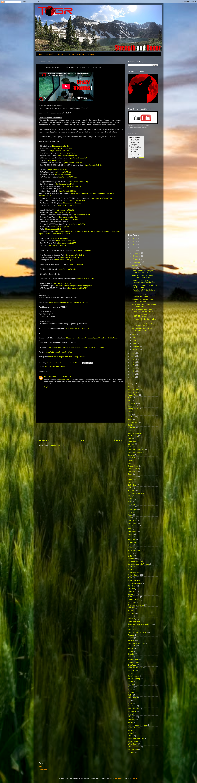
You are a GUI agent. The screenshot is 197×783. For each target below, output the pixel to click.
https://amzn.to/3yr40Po (67, 269)
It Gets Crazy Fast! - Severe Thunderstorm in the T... (142, 329)
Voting (130, 733)
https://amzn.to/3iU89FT (67, 243)
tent (129, 700)
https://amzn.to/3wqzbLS (66, 205)
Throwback (132, 711)
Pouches (131, 613)
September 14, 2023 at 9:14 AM (60, 376)
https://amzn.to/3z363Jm (65, 241)
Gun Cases (132, 520)
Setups (130, 648)
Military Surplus (133, 575)
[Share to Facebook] (89, 363)
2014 (133, 374)
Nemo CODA (135, 142)
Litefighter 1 (134, 145)
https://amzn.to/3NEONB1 (67, 155)
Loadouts (131, 558)
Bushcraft (131, 428)
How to (130, 537)
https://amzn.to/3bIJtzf (82, 215)
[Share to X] (87, 363)
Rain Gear (132, 629)
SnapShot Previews (135, 668)
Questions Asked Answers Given (139, 624)
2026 (133, 238)
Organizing (132, 594)
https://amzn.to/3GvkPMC (76, 200)
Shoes (130, 651)
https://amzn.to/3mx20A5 (64, 184)
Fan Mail (131, 490)
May (134, 337)
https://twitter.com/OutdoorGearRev (59, 352)
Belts (130, 411)
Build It (130, 425)
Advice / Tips (132, 387)
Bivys (130, 414)
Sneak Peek (132, 670)
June (134, 334)
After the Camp (133, 389)
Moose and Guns (134, 580)
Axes (130, 400)
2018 (133, 362)
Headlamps (132, 531)
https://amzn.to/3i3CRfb (67, 191)
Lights (130, 556)
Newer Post (44, 440)
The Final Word (133, 709)
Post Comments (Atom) (57, 445)
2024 (133, 244)
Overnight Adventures (57, 366)
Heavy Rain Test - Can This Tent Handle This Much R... (144, 296)
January (135, 349)
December (136, 253)
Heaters (131, 534)
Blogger (134, 778)
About (71, 54)
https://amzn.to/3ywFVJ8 (72, 186)
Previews (131, 619)
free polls (141, 157)
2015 (133, 371)
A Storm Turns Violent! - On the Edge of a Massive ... (143, 300)
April (134, 340)
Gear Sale (80, 54)
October (135, 259)
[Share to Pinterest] (91, 363)
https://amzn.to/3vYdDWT (85, 279)
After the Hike (133, 392)
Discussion (132, 477)
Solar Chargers (133, 676)
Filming (130, 499)
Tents (130, 703)
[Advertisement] (80, 431)
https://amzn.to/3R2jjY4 (69, 219)
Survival (131, 687)
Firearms (131, 504)
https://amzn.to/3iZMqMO (72, 163)
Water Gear (132, 744)
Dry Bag (131, 479)
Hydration (131, 539)
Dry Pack (131, 482)
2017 (133, 365)
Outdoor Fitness (134, 597)
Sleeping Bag (133, 659)
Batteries (131, 406)
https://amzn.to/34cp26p (79, 182)
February (136, 346)
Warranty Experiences (136, 738)
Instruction (132, 542)
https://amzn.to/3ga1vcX (57, 245)
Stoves (130, 681)
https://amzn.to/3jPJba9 (62, 172)
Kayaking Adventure (135, 550)
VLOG (130, 730)
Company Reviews (135, 452)
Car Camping (133, 436)
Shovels (131, 657)
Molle (130, 578)
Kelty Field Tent (136, 147)
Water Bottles (133, 741)
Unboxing (131, 719)
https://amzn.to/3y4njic (75, 264)
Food (130, 515)
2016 (133, 368)
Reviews (131, 640)
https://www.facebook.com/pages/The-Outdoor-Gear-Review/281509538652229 (77, 347)
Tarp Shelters (133, 698)
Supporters (91, 54)
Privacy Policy (44, 769)
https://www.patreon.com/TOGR (78, 328)
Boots (130, 419)
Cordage (131, 460)
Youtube (131, 752)
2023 (133, 247)
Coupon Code (133, 466)
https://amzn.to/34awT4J (77, 288)
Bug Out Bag (132, 422)
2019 (133, 359)
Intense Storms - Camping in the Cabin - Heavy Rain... (143, 271)
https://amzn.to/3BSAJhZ (57, 170)
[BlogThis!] (85, 363)
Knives (130, 553)
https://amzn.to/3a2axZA (68, 217)
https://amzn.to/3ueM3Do (69, 257)
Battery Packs (133, 409)
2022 (133, 250)
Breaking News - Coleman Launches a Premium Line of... (145, 325)
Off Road (131, 589)
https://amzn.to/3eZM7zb (59, 151)
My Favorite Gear (134, 583)
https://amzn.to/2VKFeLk (67, 177)
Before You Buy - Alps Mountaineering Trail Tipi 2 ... (143, 281)
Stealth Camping (134, 679)
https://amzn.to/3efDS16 (93, 165)
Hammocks (132, 523)
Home (41, 54)
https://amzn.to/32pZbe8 (54, 229)
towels (130, 714)
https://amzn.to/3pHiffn (60, 146)
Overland (131, 602)
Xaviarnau (118, 778)
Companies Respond (135, 449)
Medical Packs (133, 572)
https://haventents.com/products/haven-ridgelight (74, 286)
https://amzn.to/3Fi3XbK (66, 153)
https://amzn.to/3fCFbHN (62, 283)
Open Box (131, 591)
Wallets (130, 736)
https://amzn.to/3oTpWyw (59, 227)
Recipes (131, 635)
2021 (133, 353)
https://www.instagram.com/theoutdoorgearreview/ (66, 357)
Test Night (131, 706)
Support (131, 684)
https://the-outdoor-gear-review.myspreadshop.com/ (68, 302)
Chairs (130, 439)
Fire (129, 501)
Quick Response (134, 627)
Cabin (130, 430)
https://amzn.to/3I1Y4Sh (63, 212)
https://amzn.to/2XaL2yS (83, 250)
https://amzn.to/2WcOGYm (101, 198)
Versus (130, 722)
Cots (129, 463)
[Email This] (83, 363)
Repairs (131, 638)
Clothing (131, 444)
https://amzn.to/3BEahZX (78, 158)
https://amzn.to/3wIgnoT (60, 238)
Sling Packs (132, 665)
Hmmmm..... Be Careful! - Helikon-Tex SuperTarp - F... (144, 320)
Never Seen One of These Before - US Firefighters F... (144, 305)
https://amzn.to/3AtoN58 (64, 174)
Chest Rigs (132, 441)
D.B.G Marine (135, 152)
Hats (129, 529)
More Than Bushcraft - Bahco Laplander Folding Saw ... (142, 276)
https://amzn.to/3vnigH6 (64, 260)
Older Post (118, 440)
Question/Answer (134, 621)
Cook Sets (132, 458)
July (134, 268)
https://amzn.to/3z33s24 (78, 224)
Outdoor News (133, 599)
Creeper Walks (133, 469)
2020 (133, 356)
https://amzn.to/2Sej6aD (72, 203)
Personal (131, 608)
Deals (130, 474)
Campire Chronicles (135, 433)
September (136, 262)
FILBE (130, 496)
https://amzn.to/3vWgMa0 (62, 148)
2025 (133, 241)
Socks (130, 673)
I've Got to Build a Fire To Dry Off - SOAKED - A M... (144, 315)
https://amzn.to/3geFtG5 (57, 160)
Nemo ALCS (135, 140)
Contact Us (50, 54)
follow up (131, 512)
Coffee (130, 447)
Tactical (131, 692)
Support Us (62, 54)
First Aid (131, 507)
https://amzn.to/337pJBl (65, 210)
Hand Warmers (133, 526)
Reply (46, 387)
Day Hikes (131, 471)
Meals (130, 569)
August (135, 265)
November (136, 256)
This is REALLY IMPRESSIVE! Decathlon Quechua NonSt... (143, 310)
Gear (46, 366)
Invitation (131, 548)
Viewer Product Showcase (137, 725)
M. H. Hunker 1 (136, 149)
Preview (131, 616)
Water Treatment (134, 747)
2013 (133, 377)
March (134, 343)
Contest (131, 455)
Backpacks (132, 403)
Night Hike (132, 586)
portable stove (64, 380)
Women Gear (133, 749)
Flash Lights (132, 509)
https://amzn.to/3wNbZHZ (74, 255)
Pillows (130, 610)
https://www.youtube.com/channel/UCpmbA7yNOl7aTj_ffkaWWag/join (92, 338)
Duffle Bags (132, 485)
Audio (130, 398)
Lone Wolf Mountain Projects (138, 564)
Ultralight (131, 717)
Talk (129, 695)
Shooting (131, 654)
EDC (129, 488)
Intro (129, 545)
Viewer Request (134, 728)
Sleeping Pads (133, 662)
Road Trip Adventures (136, 643)
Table (130, 689)
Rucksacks (132, 646)
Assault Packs (133, 395)
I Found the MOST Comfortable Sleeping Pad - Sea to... (143, 291)
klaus (46, 376)
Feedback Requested (136, 493)
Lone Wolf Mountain (135, 561)
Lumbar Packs (133, 567)
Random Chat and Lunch (137, 632)
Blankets (131, 417)
